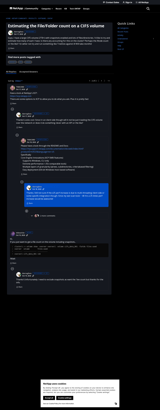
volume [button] (28, 62)
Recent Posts (123, 31)
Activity (120, 35)
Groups (120, 42)
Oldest (18, 81)
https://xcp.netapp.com (20, 96)
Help (119, 45)
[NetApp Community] (24, 9)
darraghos (18, 32)
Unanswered (136, 38)
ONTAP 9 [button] (12, 62)
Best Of (121, 49)
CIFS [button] (20, 62)
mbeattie (20, 233)
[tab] (11, 72)
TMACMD (20, 87)
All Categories (123, 28)
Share (11, 48)
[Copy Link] (25, 34)
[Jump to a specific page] (108, 81)
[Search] (148, 8)
